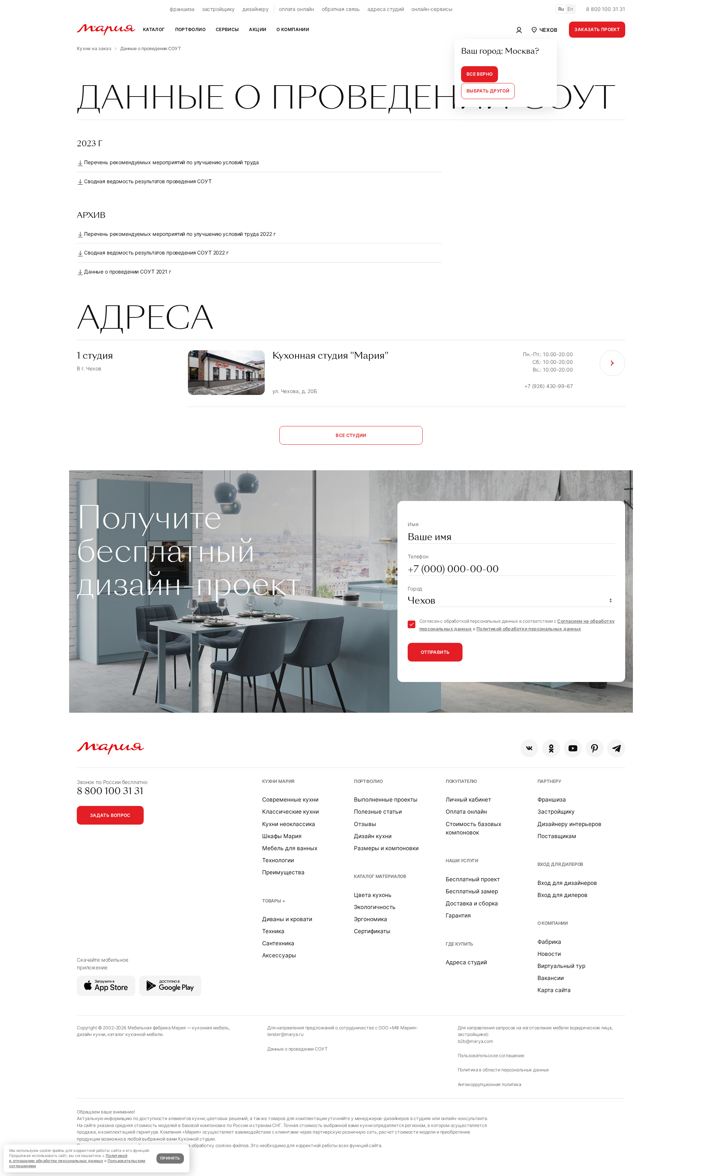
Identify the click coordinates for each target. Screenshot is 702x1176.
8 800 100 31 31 (605, 9)
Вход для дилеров (560, 864)
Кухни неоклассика (288, 824)
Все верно (479, 74)
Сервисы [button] (227, 29)
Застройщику (556, 811)
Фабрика (549, 941)
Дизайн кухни (373, 836)
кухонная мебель (210, 1027)
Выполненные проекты (386, 799)
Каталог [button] (154, 29)
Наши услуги (462, 860)
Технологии (278, 860)
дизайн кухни (91, 1034)
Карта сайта (554, 990)
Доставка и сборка (472, 903)
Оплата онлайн (466, 811)
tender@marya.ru (285, 1034)
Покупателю (462, 781)
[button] (544, 30)
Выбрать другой (488, 91)
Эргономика (370, 919)
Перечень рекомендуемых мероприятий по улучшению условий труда (171, 162)
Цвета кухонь (373, 895)
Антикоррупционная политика (489, 1084)
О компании (552, 923)
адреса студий (385, 9)
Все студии (351, 435)
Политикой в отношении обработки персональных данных (68, 1158)
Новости (549, 953)
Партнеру (549, 781)
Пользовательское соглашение (491, 1055)
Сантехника (278, 943)
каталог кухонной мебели (134, 1034)
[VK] (529, 748)
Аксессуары (279, 955)
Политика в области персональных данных (504, 1070)
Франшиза (551, 799)
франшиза (182, 9)
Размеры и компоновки (386, 848)
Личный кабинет (468, 799)
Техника (273, 931)
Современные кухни (290, 799)
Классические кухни (290, 811)
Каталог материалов (380, 876)
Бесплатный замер (472, 891)
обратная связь (341, 9)
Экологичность (375, 907)
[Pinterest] (595, 748)
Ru (561, 9)
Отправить (435, 652)
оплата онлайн (296, 9)
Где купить (459, 944)
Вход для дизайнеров (567, 882)
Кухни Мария (278, 781)
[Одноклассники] (551, 748)
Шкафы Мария (282, 836)
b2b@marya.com (475, 1041)
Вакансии (550, 978)
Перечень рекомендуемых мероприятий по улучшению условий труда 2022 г (179, 234)
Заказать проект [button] (597, 29)
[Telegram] (616, 748)
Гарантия (458, 915)
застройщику (218, 9)
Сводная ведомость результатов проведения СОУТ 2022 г (156, 252)
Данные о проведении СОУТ (297, 1049)
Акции (257, 29)
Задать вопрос (110, 815)
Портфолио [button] (190, 29)
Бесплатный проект (473, 879)
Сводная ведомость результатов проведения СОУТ (148, 181)
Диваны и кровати (287, 919)
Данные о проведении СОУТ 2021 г (127, 271)
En (570, 9)
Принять (170, 1158)
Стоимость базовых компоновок (473, 828)
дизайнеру (255, 9)
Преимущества (283, 872)
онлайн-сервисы (431, 9)
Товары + (273, 901)
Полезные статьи (378, 811)
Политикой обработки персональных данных (528, 629)
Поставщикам (556, 836)
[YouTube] (573, 748)
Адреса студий (466, 962)
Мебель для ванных (289, 848)
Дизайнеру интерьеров (569, 824)
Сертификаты (372, 931)
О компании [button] (292, 29)
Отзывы (365, 824)
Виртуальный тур (561, 965)
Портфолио (368, 781)
